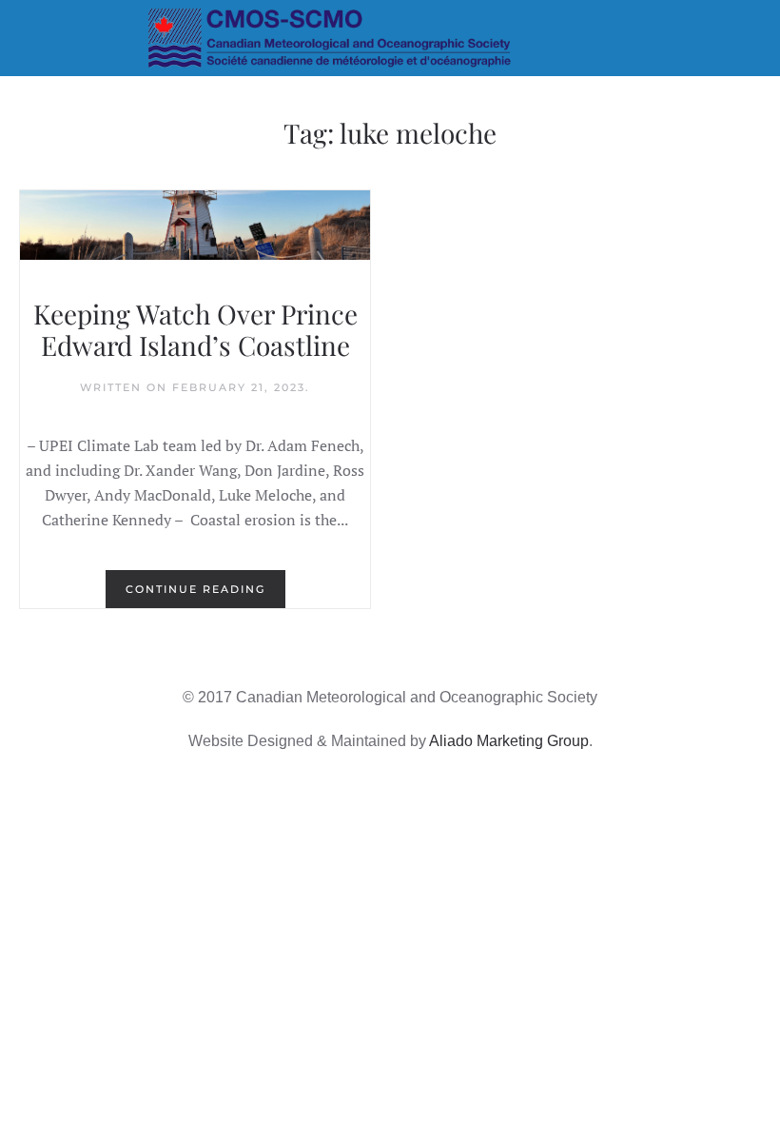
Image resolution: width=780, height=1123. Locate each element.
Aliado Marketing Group (509, 741)
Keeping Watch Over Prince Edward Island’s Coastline (195, 330)
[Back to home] (390, 38)
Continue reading (195, 589)
